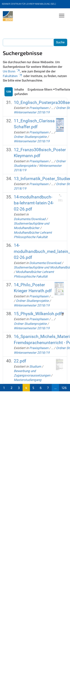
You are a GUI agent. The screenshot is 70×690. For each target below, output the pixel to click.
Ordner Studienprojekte (30, 137)
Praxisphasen (38, 108)
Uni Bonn (9, 71)
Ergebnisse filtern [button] (40, 89)
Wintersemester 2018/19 (32, 112)
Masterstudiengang (27, 380)
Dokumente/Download (30, 219)
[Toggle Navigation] (61, 16)
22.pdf (20, 361)
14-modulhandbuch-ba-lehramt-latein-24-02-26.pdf (34, 203)
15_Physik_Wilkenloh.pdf (38, 313)
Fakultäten (10, 76)
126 (64, 387)
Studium (35, 366)
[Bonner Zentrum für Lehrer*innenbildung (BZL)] (8, 16)
